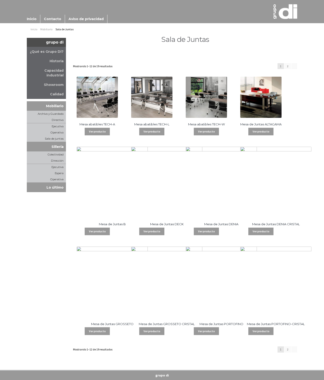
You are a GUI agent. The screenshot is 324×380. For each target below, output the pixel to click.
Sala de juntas (54, 138)
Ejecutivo (58, 126)
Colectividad (56, 154)
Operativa (57, 179)
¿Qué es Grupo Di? (47, 51)
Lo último (55, 187)
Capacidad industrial (54, 72)
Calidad (57, 94)
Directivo (58, 120)
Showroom (54, 85)
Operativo (57, 132)
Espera (59, 173)
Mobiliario (46, 29)
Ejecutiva (57, 167)
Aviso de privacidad (86, 19)
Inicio (32, 19)
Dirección (57, 160)
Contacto (52, 19)
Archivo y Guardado (51, 113)
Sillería (57, 147)
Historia (57, 61)
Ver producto (97, 131)
